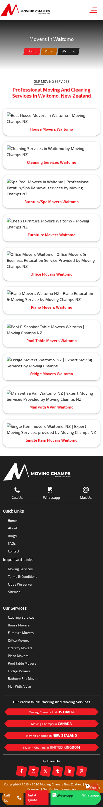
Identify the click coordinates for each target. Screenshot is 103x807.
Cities (49, 51)
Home (32, 51)
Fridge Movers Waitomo (51, 373)
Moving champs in (51, 712)
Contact (13, 551)
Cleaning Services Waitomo (51, 162)
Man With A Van (19, 686)
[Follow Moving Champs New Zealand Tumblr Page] (57, 771)
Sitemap (14, 592)
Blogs (12, 536)
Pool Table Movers (22, 663)
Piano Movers (18, 656)
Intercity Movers (20, 648)
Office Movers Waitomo (51, 274)
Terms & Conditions (22, 577)
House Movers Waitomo (51, 129)
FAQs (12, 543)
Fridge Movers (19, 671)
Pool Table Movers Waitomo (51, 340)
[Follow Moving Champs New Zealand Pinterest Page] (81, 771)
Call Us (7, 797)
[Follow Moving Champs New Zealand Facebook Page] (21, 771)
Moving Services (20, 569)
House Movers (19, 625)
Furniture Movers (21, 633)
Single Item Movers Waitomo (52, 440)
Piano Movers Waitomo (51, 307)
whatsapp (90, 795)
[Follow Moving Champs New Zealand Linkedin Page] (69, 771)
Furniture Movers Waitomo (52, 234)
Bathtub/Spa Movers (24, 679)
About (12, 528)
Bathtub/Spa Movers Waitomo (51, 201)
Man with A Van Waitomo (52, 407)
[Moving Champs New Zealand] (25, 10)
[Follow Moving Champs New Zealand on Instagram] (33, 771)
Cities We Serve (20, 584)
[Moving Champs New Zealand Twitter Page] (45, 771)
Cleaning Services (21, 617)
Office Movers (18, 640)
